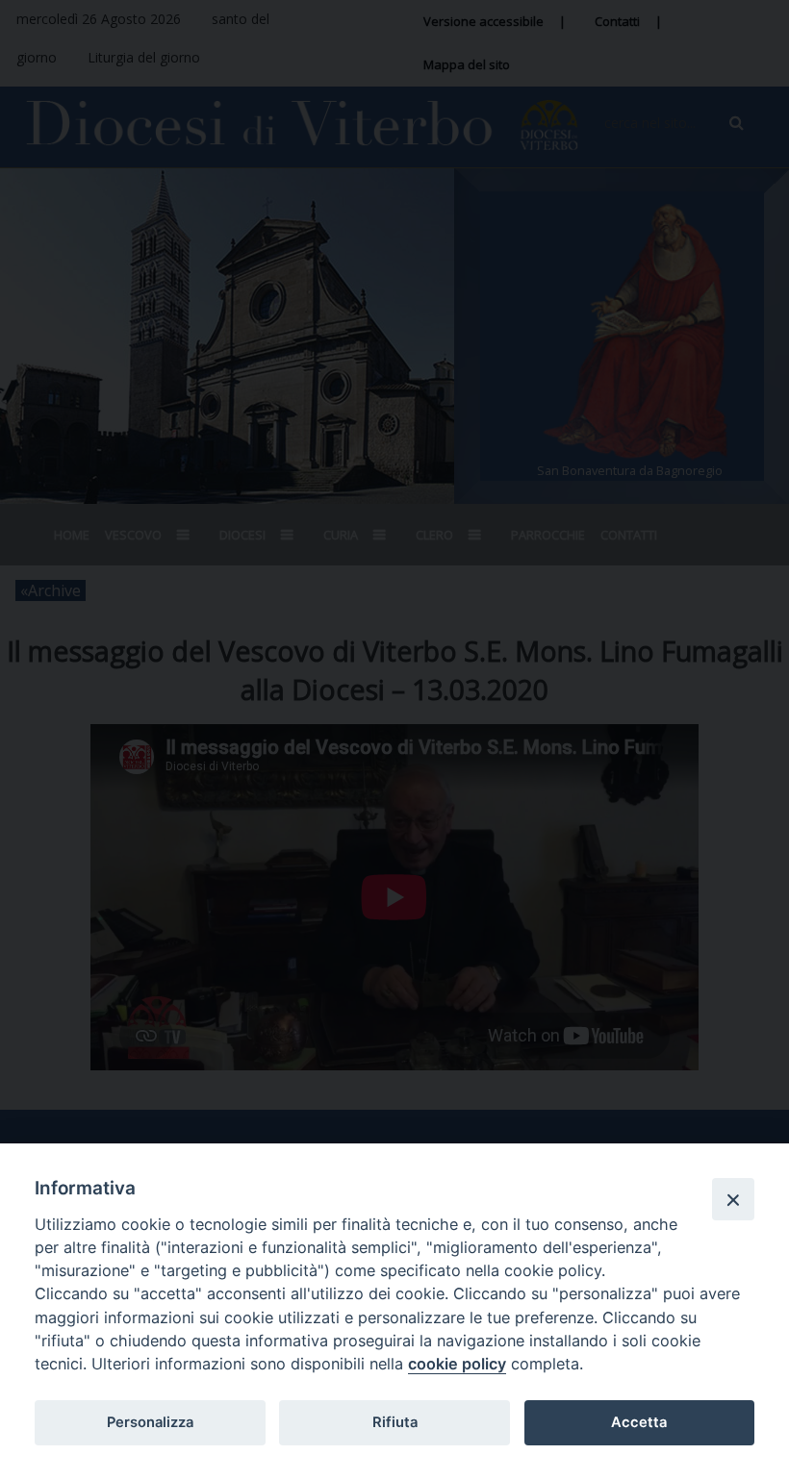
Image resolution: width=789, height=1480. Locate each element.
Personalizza (150, 1422)
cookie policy (457, 1363)
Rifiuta (395, 1422)
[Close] (733, 1199)
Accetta (639, 1422)
